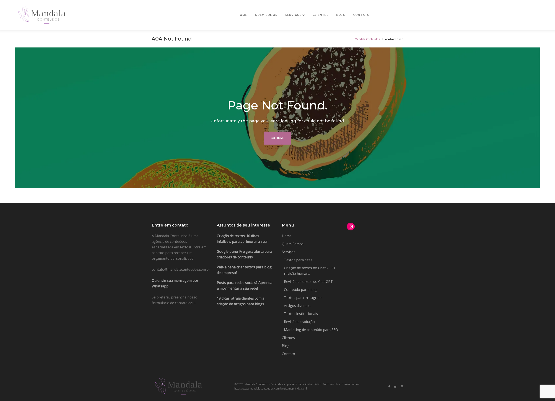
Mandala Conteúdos (367, 39)
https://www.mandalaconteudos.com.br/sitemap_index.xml (270, 388)
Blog (340, 14)
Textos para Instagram (303, 297)
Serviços (293, 14)
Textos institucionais (301, 313)
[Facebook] (389, 387)
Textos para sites (298, 260)
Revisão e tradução (299, 321)
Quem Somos (266, 14)
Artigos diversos (297, 305)
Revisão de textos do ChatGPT (308, 281)
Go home (277, 138)
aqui (191, 302)
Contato (361, 14)
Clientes (320, 14)
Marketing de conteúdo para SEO (311, 329)
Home (242, 14)
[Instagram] (402, 387)
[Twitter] (395, 387)
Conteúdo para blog (300, 289)
